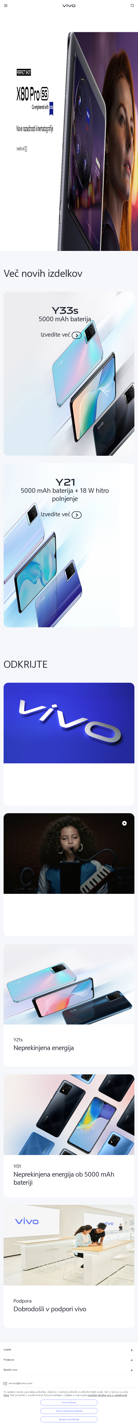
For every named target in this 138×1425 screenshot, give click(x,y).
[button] (5, 5)
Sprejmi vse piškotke (69, 1419)
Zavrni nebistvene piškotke (69, 1411)
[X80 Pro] (69, 125)
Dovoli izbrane (69, 1402)
